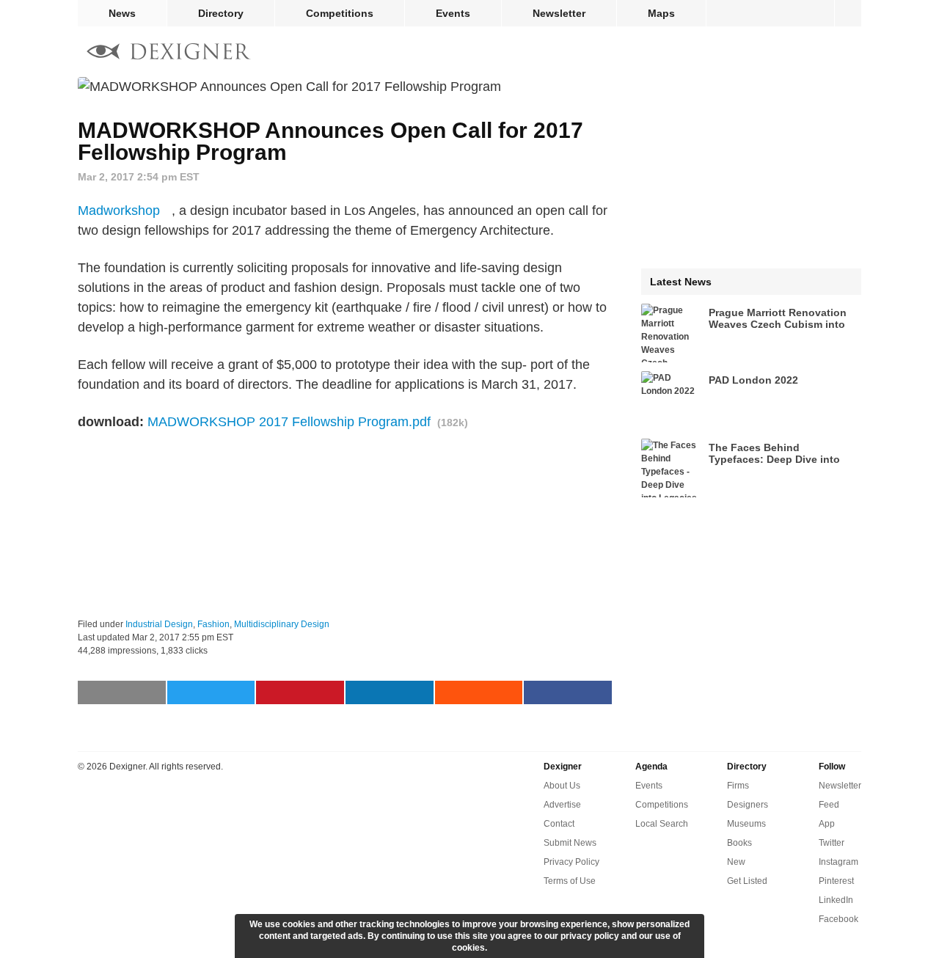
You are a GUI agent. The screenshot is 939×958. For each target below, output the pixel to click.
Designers (747, 805)
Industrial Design (159, 624)
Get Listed (747, 881)
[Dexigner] (169, 53)
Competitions (339, 13)
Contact (559, 824)
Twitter (831, 843)
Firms (738, 785)
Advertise (562, 805)
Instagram (838, 862)
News (122, 13)
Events (453, 13)
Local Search (661, 824)
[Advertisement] (345, 525)
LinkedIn (836, 900)
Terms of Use (570, 881)
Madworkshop (119, 210)
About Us (562, 785)
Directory (221, 13)
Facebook (838, 919)
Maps (661, 13)
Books (739, 843)
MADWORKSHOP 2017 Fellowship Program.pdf (289, 421)
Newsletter (559, 13)
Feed (829, 805)
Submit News (570, 843)
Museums (746, 824)
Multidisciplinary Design (281, 624)
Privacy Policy (571, 862)
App (827, 824)
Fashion (213, 624)
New (736, 862)
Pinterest (836, 881)
